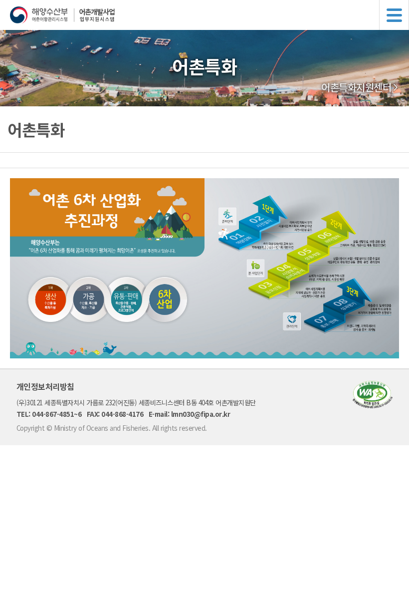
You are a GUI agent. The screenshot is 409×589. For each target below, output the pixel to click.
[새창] (373, 405)
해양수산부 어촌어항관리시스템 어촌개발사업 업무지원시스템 (209, 14)
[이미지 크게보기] (204, 355)
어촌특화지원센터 (356, 87)
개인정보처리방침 (45, 386)
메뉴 (394, 15)
